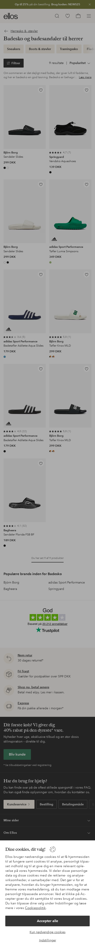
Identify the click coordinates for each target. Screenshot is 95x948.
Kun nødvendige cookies (47, 932)
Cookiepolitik (35, 908)
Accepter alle (47, 921)
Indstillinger (47, 940)
